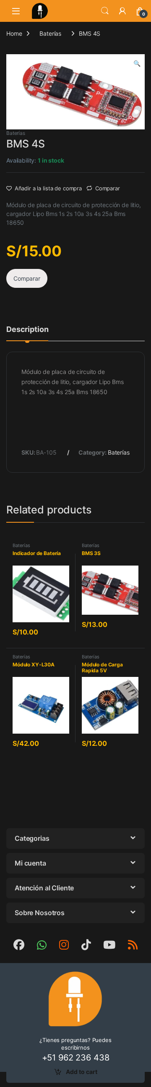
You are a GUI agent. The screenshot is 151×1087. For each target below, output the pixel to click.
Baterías (50, 33)
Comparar (107, 188)
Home (14, 33)
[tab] (27, 333)
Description (27, 330)
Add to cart (81, 1071)
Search (104, 11)
